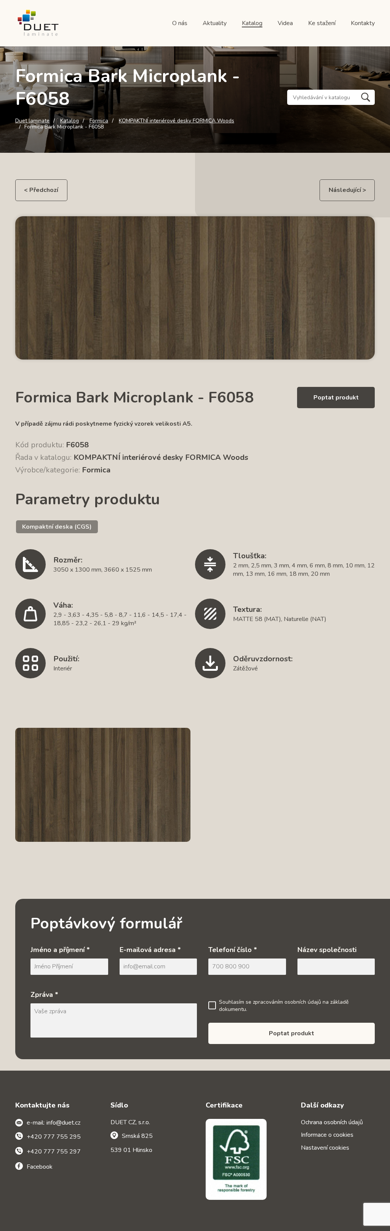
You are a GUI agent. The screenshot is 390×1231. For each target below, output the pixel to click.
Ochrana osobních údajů (332, 1122)
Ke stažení (322, 23)
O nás (179, 23)
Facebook (40, 1166)
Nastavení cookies (325, 1147)
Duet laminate (32, 121)
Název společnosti (326, 949)
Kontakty (363, 23)
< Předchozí (41, 190)
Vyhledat (365, 97)
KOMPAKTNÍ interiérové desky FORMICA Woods (176, 121)
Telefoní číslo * (232, 949)
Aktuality (215, 23)
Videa (285, 23)
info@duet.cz (63, 1122)
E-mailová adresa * (150, 949)
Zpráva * (44, 994)
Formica (99, 121)
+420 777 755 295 (54, 1136)
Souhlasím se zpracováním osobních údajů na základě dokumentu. (283, 1005)
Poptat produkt (336, 397)
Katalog (252, 23)
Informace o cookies (327, 1134)
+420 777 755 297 (54, 1151)
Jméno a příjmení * (60, 949)
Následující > (347, 190)
